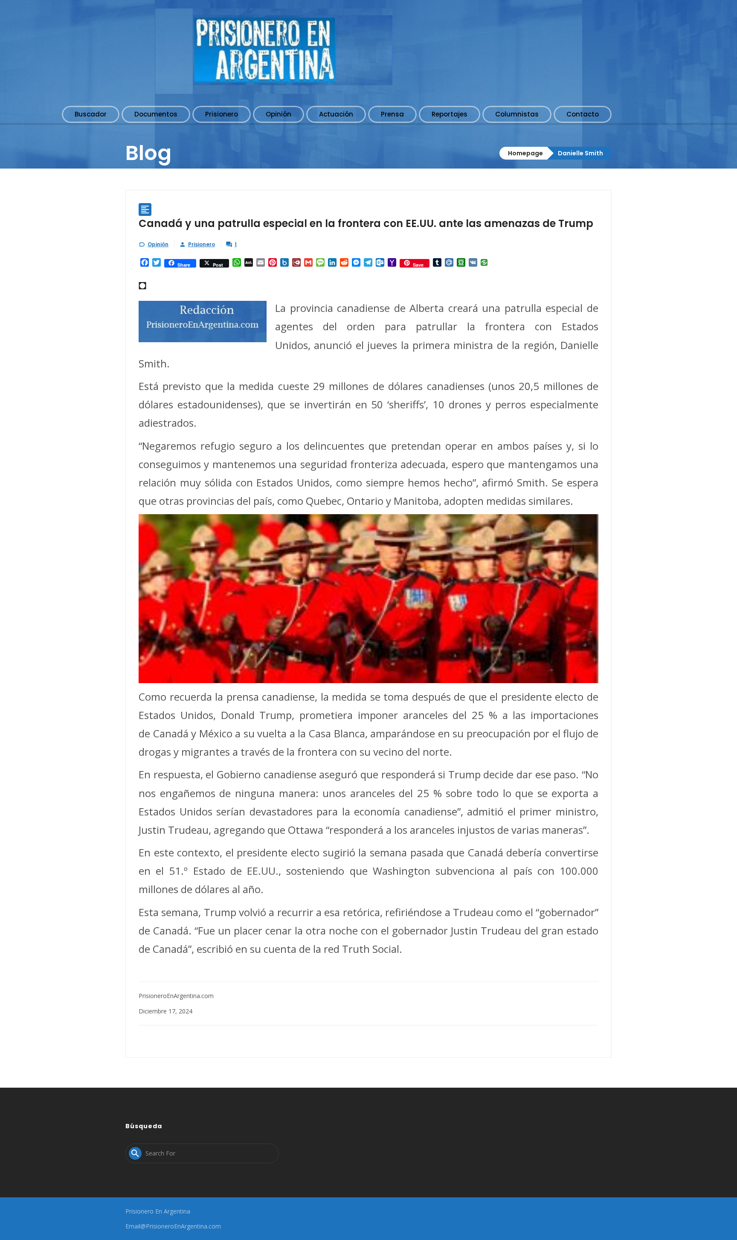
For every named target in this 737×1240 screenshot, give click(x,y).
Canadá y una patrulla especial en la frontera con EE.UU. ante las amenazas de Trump (366, 223)
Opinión (158, 244)
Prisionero (201, 244)
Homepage (525, 153)
